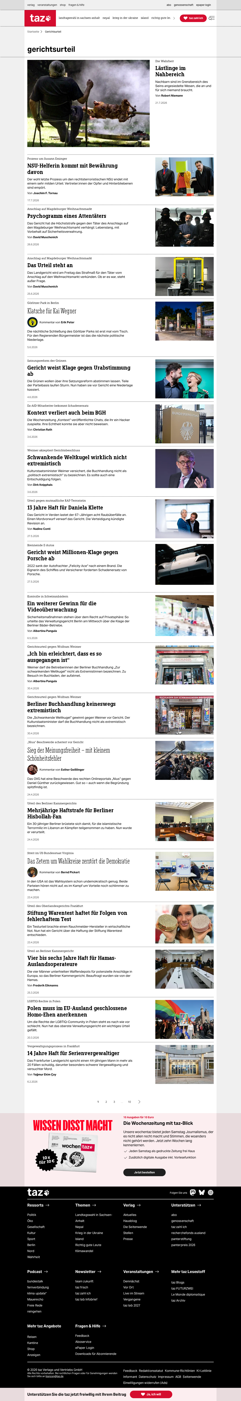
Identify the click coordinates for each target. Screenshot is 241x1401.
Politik (31, 1215)
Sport (31, 1239)
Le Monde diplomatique (188, 1295)
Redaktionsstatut (151, 1371)
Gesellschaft (36, 1227)
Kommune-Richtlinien (180, 1371)
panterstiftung (181, 1239)
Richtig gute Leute (88, 1245)
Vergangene (131, 1299)
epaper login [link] (203, 5)
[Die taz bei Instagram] (211, 1194)
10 (129, 1102)
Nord (30, 1251)
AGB (178, 1377)
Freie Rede (34, 1305)
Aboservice (83, 1342)
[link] (80, 18)
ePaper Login (84, 1348)
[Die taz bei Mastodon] (193, 1194)
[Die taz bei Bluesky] (202, 1194)
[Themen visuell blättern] (174, 18)
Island (79, 1239)
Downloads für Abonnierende (96, 1354)
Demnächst (131, 1281)
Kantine (32, 1343)
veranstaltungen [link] (47, 5)
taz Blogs (177, 1282)
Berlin (31, 1245)
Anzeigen (33, 1355)
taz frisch (81, 1287)
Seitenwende (192, 1377)
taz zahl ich (179, 1227)
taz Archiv (178, 1301)
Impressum (166, 1377)
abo (174, 1215)
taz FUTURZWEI (182, 1288)
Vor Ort (128, 1287)
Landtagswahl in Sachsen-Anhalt (93, 1218)
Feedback (82, 1336)
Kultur (31, 1233)
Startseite (33, 31)
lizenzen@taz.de (54, 1376)
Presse (128, 1239)
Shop (31, 1349)
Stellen (128, 1233)
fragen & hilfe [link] (76, 5)
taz (38, 1193)
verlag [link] (31, 5)
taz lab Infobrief (86, 1299)
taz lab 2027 (131, 1305)
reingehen (34, 1311)
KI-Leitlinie (204, 1371)
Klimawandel (84, 1251)
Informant (130, 1377)
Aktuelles (129, 1215)
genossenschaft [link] (183, 5)
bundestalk (35, 1281)
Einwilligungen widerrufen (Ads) (145, 1383)
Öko (30, 1221)
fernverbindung (38, 1287)
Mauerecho (35, 1299)
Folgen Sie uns (178, 1192)
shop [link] (63, 5)
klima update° (37, 1293)
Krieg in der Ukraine (89, 1233)
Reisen (32, 1337)
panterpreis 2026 (183, 1245)
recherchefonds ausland (188, 1233)
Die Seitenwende (135, 1227)
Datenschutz (148, 1377)
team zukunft (84, 1281)
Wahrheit (33, 1257)
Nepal (79, 1227)
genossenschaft (182, 1221)
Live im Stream (133, 1293)
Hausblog (130, 1221)
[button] (212, 18)
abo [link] (169, 5)
